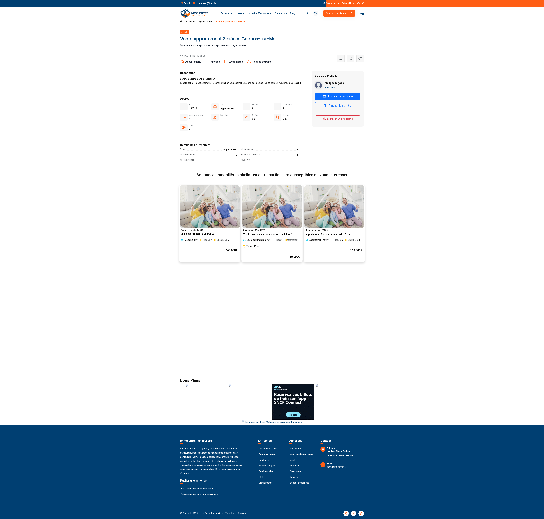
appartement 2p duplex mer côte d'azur (328, 234)
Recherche (295, 448)
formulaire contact (336, 466)
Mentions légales (267, 465)
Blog (292, 13)
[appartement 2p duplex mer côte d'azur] (334, 206)
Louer (238, 13)
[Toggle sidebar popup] (362, 13)
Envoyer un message (340, 96)
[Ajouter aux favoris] (360, 58)
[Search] (306, 13)
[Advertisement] (272, 296)
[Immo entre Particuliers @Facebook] (358, 3)
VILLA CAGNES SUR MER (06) (197, 234)
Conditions (263, 460)
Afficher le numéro (340, 105)
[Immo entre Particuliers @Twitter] (363, 3)
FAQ (260, 477)
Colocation (281, 13)
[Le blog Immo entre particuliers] (361, 513)
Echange (293, 477)
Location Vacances (258, 13)
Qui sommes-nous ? (268, 448)
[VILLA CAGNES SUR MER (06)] (210, 206)
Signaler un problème (339, 118)
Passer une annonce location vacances (200, 494)
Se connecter (332, 3)
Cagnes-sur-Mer (205, 21)
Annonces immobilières (301, 454)
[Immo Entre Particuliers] (194, 13)
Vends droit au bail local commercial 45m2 (267, 234)
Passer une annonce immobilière (196, 488)
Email (186, 3)
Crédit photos (265, 482)
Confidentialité (265, 471)
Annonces (190, 21)
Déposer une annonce (337, 13)
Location (294, 465)
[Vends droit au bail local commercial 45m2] (272, 206)
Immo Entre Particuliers (210, 513)
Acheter (225, 13)
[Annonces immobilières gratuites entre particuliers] (181, 21)
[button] (315, 13)
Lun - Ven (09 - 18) (206, 3)
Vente (292, 460)
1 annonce (330, 87)
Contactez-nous (266, 454)
